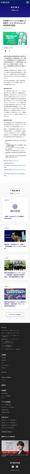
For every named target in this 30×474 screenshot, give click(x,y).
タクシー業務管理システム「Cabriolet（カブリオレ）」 (8, 342)
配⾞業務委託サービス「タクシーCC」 (10, 339)
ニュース (4, 372)
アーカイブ (4, 380)
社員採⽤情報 (4, 393)
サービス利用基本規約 (6, 404)
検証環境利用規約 (5, 412)
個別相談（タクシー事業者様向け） (9, 422)
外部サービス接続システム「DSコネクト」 (11, 333)
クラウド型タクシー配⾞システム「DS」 (10, 330)
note (2, 398)
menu (27, 2)
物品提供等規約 (5, 409)
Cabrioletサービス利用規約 (8, 407)
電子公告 (3, 367)
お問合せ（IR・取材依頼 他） (8, 427)
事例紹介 (4, 385)
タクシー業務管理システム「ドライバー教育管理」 (7, 346)
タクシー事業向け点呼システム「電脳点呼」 (11, 349)
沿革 (2, 362)
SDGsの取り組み (5, 365)
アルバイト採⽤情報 (6, 396)
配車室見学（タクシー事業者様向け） (10, 425)
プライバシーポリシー (7, 432)
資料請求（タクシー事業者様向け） (9, 420)
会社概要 (3, 357)
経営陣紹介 (4, 360)
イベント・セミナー (7, 377)
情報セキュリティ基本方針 (8, 436)
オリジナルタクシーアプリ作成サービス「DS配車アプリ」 (10, 336)
